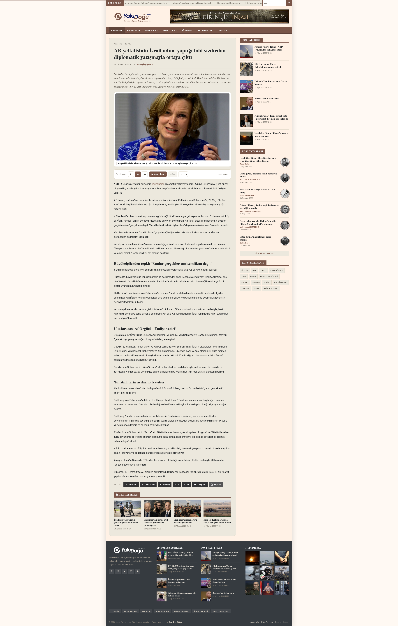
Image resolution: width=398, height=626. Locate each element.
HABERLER (151, 30)
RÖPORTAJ (187, 30)
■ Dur (172, 174)
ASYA (243, 276)
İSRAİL (128, 44)
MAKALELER (133, 30)
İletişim (286, 622)
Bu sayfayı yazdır (145, 64)
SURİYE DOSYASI (221, 611)
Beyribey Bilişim (176, 622)
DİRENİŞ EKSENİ (280, 282)
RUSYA (253, 276)
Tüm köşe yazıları (264, 254)
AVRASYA (245, 288)
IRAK (254, 270)
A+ (144, 174)
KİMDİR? (244, 282)
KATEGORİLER (206, 30)
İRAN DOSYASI (162, 611)
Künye (277, 622)
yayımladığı (158, 184)
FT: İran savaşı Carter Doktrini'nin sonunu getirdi (135, 3)
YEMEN (256, 288)
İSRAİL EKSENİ (201, 611)
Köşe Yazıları (267, 622)
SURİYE (267, 282)
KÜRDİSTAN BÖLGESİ (269, 276)
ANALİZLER (170, 30)
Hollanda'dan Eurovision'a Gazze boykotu (184, 3)
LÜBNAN (256, 282)
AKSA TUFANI (130, 611)
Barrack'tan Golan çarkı (221, 3)
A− (131, 174)
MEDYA (223, 30)
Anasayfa (118, 44)
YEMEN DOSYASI (181, 611)
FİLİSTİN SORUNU (271, 288)
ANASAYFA (117, 30)
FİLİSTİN (244, 270)
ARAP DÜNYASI (276, 270)
